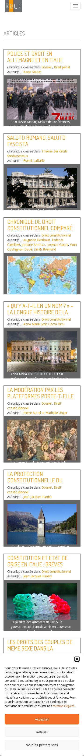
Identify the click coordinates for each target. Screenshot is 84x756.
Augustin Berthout (36, 240)
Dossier (47, 67)
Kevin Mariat (32, 72)
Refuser (42, 732)
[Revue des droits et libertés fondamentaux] (11, 6)
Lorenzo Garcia (57, 245)
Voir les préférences (42, 745)
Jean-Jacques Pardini (37, 497)
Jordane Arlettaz (33, 245)
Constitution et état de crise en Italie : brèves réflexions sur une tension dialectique (41, 567)
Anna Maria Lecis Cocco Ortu (43, 324)
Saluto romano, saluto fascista (36, 140)
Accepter (42, 719)
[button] (77, 659)
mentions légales (63, 706)
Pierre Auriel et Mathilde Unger (45, 413)
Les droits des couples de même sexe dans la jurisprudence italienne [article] (39, 651)
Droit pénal (62, 67)
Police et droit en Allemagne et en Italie (35, 56)
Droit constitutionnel (56, 235)
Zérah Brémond (45, 249)
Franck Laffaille (34, 161)
